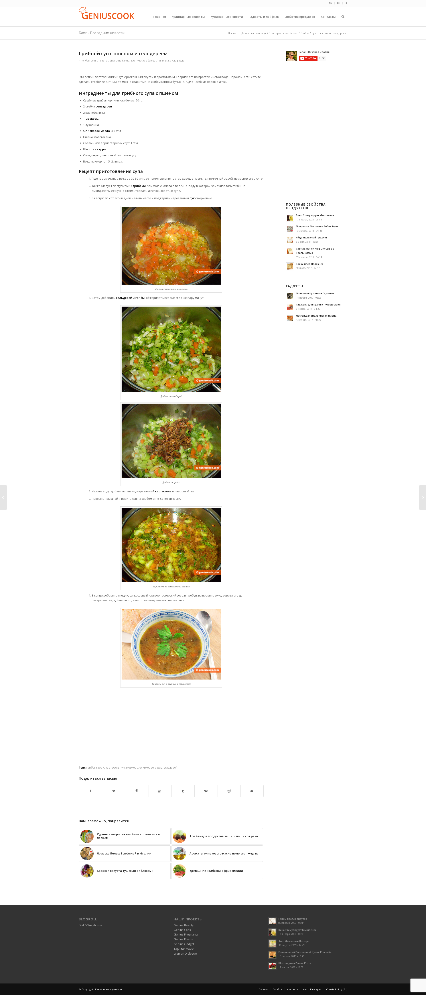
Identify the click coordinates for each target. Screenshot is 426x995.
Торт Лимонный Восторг (293, 941)
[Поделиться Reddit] (228, 791)
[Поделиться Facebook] (90, 791)
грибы (90, 767)
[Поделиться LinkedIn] (159, 791)
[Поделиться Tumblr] (183, 791)
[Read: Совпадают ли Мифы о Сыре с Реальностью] (290, 251)
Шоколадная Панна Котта (294, 963)
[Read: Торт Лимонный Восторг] (272, 943)
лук (123, 767)
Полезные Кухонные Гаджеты (315, 293)
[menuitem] (331, 3)
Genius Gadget (184, 944)
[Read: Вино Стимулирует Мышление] (290, 218)
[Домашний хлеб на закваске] (3, 497)
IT (346, 3)
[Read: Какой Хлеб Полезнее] (290, 266)
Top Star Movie (184, 949)
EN (330, 3)
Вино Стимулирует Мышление (315, 215)
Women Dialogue (185, 953)
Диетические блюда (143, 60)
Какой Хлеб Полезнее (309, 264)
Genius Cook (182, 930)
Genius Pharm (183, 939)
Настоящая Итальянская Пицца (316, 315)
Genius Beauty (184, 925)
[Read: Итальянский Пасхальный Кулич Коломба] (272, 955)
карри (100, 767)
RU (338, 3)
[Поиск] (343, 16)
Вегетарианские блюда (115, 60)
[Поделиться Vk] (206, 791)
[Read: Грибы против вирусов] (272, 921)
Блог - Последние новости (101, 32)
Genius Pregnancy (186, 934)
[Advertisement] (171, 69)
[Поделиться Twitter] (113, 791)
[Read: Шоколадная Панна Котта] (272, 966)
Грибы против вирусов (292, 918)
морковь (132, 767)
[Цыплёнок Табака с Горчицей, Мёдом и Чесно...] (422, 497)
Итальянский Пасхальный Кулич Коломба (304, 952)
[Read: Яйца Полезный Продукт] (290, 240)
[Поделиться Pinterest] (136, 791)
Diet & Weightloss (90, 925)
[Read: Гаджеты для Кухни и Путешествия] (290, 307)
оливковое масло (150, 767)
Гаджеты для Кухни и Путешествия (318, 304)
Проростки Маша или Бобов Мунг (317, 226)
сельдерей (171, 767)
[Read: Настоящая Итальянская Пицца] (290, 318)
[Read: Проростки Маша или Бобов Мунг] (290, 229)
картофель (113, 767)
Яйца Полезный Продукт (311, 237)
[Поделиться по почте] (252, 791)
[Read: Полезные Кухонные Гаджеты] (290, 296)
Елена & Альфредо (173, 60)
